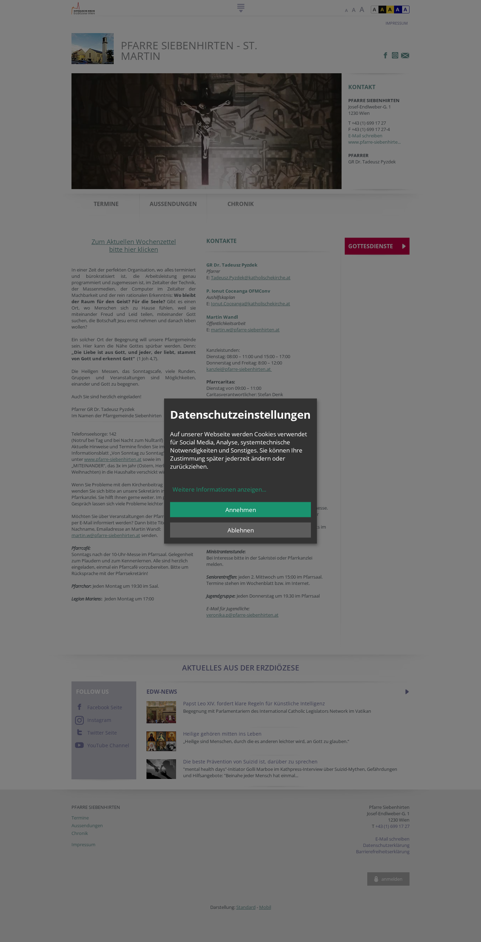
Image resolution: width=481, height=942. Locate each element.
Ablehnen (240, 530)
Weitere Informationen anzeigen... (219, 489)
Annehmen (240, 510)
